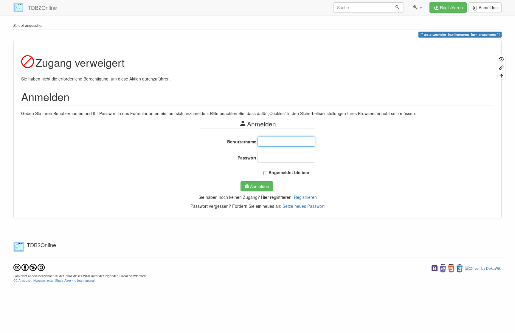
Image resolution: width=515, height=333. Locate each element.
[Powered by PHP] (443, 267)
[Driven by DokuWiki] (483, 267)
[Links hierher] (501, 67)
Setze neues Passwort (304, 206)
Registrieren (305, 197)
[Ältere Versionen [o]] (501, 59)
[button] (417, 7)
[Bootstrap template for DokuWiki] (435, 267)
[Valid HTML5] (451, 267)
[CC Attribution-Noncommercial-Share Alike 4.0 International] (29, 267)
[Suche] (397, 7)
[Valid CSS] (460, 267)
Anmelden (259, 186)
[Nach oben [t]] (501, 75)
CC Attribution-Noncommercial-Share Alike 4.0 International (53, 280)
